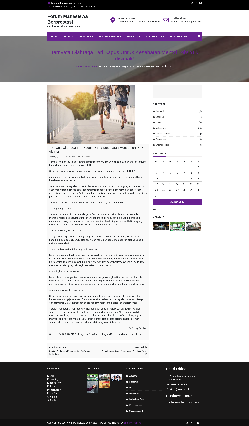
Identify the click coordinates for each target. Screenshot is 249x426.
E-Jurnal (51, 386)
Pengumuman (162, 139)
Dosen (158, 122)
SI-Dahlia (52, 400)
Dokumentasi (154, 36)
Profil (68, 36)
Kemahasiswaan (109, 36)
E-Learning (52, 379)
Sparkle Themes (132, 422)
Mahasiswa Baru (163, 133)
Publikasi (132, 36)
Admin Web (70, 157)
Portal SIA (52, 393)
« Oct (155, 209)
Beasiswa (160, 117)
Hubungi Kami (178, 36)
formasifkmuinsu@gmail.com (66, 3)
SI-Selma (52, 396)
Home (54, 36)
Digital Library (54, 389)
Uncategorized (162, 145)
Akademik (85, 36)
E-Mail (50, 375)
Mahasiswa (161, 128)
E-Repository (54, 382)
